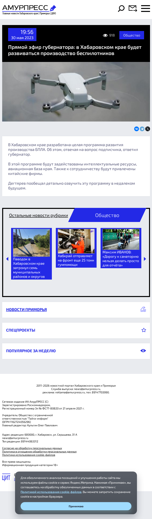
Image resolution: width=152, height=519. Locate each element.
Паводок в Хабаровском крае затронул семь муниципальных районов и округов (29, 268)
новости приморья (26, 309)
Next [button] (145, 259)
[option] (31, 254)
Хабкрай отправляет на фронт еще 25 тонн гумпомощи (76, 260)
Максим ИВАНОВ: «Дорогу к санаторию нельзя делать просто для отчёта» (121, 258)
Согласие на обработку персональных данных (32, 448)
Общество (131, 35)
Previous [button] (7, 259)
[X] (147, 128)
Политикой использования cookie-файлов (51, 492)
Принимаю (76, 506)
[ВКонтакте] (136, 128)
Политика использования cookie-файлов (28, 454)
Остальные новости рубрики (38, 215)
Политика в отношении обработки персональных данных (39, 451)
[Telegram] (142, 128)
